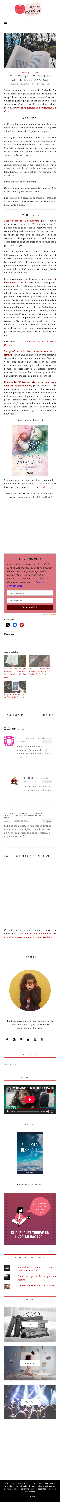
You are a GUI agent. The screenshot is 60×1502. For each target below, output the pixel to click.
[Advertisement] (30, 527)
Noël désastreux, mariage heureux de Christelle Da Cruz (39, 671)
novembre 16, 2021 (20, 83)
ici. (44, 487)
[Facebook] (7, 1040)
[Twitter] (28, 1040)
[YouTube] (35, 1040)
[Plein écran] (52, 1111)
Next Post (47, 715)
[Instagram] (21, 1040)
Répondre (47, 742)
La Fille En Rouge (25, 738)
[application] (30, 1099)
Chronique (26, 73)
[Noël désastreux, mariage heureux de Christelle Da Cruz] (39, 661)
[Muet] (47, 1111)
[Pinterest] (14, 1040)
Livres (36, 73)
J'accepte (30, 1497)
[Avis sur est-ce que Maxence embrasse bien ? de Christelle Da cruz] (15, 661)
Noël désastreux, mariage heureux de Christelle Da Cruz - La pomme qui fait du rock (25, 815)
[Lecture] (7, 1111)
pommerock (28, 778)
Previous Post (15, 715)
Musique (30, 1402)
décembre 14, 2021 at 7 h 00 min (16, 821)
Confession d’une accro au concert (36, 1285)
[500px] (42, 1040)
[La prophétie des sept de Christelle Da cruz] (15, 687)
